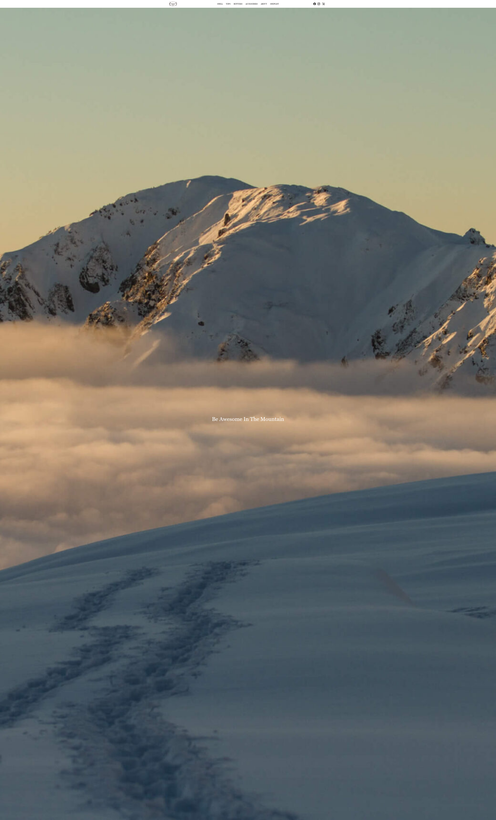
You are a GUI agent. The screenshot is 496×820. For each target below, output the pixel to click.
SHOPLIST (274, 4)
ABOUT (264, 4)
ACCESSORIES (252, 4)
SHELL (220, 4)
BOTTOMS (238, 4)
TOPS (228, 4)
